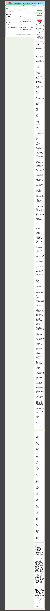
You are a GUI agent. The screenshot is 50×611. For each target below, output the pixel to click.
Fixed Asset (37, 416)
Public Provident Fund (38, 319)
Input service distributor (38, 191)
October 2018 (37, 480)
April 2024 (37, 432)
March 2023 (37, 443)
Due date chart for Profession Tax (39, 564)
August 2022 (37, 449)
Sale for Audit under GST (39, 210)
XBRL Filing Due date (38, 423)
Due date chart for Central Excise (39, 556)
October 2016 (37, 501)
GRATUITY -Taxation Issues (39, 334)
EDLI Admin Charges (38, 124)
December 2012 (37, 536)
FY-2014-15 (37, 66)
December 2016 (37, 499)
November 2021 (37, 457)
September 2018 (37, 481)
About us (14, 5)
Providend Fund (37, 296)
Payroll (37, 417)
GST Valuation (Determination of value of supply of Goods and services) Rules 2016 (39, 185)
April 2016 (37, 505)
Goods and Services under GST (39, 175)
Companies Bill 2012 (38, 72)
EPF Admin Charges (38, 127)
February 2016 (37, 507)
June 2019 (37, 474)
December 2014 (37, 518)
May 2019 (37, 117)
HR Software (38, 578)
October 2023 (37, 437)
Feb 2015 (37, 101)
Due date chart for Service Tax (39, 566)
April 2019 (37, 476)
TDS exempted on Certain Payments (39, 396)
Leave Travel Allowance (38, 265)
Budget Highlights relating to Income (39, 554)
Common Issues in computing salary (40, 328)
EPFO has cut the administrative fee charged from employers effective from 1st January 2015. (18, 9)
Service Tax (37, 349)
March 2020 (37, 467)
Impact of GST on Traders (39, 190)
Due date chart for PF (39, 562)
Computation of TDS (38, 368)
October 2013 (37, 120)
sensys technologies (39, 594)
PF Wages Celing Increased (39, 309)
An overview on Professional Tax (40, 255)
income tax (40, 578)
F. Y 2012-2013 (38, 252)
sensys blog (36, 593)
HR (35, 576)
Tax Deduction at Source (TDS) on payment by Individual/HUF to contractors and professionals (39, 383)
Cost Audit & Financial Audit (38, 81)
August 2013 (37, 531)
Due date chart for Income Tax (39, 560)
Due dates (38, 571)
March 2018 (37, 486)
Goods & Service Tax (39, 572)
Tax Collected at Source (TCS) (39, 362)
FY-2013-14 (37, 65)
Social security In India (38, 358)
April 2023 (37, 442)
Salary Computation (38, 324)
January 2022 (37, 455)
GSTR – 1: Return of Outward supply (40, 186)
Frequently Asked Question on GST (40, 174)
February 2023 (37, 444)
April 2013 (37, 533)
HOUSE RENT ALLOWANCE (39, 335)
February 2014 (37, 526)
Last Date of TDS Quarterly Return (40, 374)
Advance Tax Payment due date (39, 548)
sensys (36, 589)
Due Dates (37, 369)
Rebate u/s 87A (38, 237)
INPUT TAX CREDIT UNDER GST (40, 192)
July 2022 (37, 450)
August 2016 (37, 92)
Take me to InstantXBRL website (28, 5)
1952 (36, 298)
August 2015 (37, 91)
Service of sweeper (38, 278)
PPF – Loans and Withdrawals (39, 310)
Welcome (37, 421)
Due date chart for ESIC (39, 558)
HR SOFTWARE (37, 229)
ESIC (36, 129)
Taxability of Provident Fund (39, 314)
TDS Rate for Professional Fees (39, 596)
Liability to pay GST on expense (39, 195)
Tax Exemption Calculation (38, 384)
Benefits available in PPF (38, 60)
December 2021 (37, 456)
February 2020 (37, 103)
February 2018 (37, 487)
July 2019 (37, 110)
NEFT (36, 287)
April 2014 (37, 524)
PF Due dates (39, 579)
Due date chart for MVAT (39, 561)
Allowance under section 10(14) (38, 552)
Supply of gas (37, 279)
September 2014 (38, 123)
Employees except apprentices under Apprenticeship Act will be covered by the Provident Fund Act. (40, 300)
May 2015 (37, 115)
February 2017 (37, 102)
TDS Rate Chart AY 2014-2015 (39, 403)
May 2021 (37, 462)
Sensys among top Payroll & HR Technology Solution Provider (39, 591)
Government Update (38, 144)
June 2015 (37, 513)
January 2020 (37, 469)
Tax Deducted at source (38, 364)
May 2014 (37, 114)
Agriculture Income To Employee (39, 550)
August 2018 (37, 93)
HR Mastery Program (41, 576)
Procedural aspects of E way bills (39, 201)
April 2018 (37, 485)
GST (36, 145)
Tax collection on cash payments (39, 363)
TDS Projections (37, 398)
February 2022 (37, 454)
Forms (36, 139)
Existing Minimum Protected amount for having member (21, 34)
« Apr (37, 606)
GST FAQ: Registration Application (40, 179)
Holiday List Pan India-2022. (39, 575)
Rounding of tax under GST (39, 209)
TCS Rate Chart (37, 393)
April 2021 (37, 463)
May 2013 (37, 532)
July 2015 (37, 108)
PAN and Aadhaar (37, 288)
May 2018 (37, 116)
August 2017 (37, 492)
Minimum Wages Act (38, 282)
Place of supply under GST (39, 200)
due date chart (38, 556)
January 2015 (37, 517)
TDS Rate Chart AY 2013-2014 (39, 402)
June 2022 (37, 451)
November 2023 (37, 436)
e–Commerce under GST (39, 171)
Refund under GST (38, 143)
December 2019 (38, 97)
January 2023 (37, 445)
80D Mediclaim (38, 367)
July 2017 (37, 493)
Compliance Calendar (38, 73)
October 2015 (37, 121)
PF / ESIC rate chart (38, 291)
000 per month (37, 297)
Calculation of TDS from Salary (39, 327)
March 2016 (37, 506)
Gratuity (37, 333)
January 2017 (37, 498)
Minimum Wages (37, 281)
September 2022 (37, 448)
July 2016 (37, 109)
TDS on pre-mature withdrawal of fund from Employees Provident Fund (39, 316)
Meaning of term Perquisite (38, 268)
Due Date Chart (37, 87)
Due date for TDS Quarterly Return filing (39, 570)
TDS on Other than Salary (38, 397)
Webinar (36, 415)
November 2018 (37, 479)
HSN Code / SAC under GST (39, 189)
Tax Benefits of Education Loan (39, 361)
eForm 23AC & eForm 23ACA (39, 426)
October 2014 (37, 519)
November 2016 (37, 500)
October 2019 (37, 122)
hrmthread (37, 577)
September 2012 (37, 539)
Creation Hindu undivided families (39, 86)
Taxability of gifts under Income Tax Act (40, 391)
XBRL (36, 422)
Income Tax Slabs (37, 251)
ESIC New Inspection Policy (39, 132)
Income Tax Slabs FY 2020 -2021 (39, 233)
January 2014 (37, 104)
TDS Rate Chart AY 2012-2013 (39, 401)
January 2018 (37, 488)
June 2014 (37, 111)
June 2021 (37, 461)
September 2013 (37, 530)
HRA (37, 576)
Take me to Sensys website (19, 5)
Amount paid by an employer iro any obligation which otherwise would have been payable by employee (40, 270)
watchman (37, 280)
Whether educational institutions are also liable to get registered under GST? (40, 223)
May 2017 (37, 495)
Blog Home (7, 5)
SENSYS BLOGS (39, 593)
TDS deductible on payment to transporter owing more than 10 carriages (39, 378)
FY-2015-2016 (37, 67)
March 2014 (37, 525)
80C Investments (37, 54)
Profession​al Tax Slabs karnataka (38, 581)
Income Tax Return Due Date (39, 247)
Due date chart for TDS (39, 568)
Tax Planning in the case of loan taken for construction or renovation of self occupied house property (40, 390)
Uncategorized (13, 11)
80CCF (36, 55)
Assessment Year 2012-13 (39, 248)
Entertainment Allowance (39, 332)
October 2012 (37, 538)
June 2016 (37, 504)
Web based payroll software (39, 597)
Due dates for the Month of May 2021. (39, 572)
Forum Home (11, 5)
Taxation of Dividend (38, 392)
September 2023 (37, 438)
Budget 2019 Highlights (38, 64)
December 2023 (37, 435)
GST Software (41, 574)
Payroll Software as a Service (39, 290)
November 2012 (37, 537)
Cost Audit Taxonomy (38, 85)
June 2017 (37, 494)
